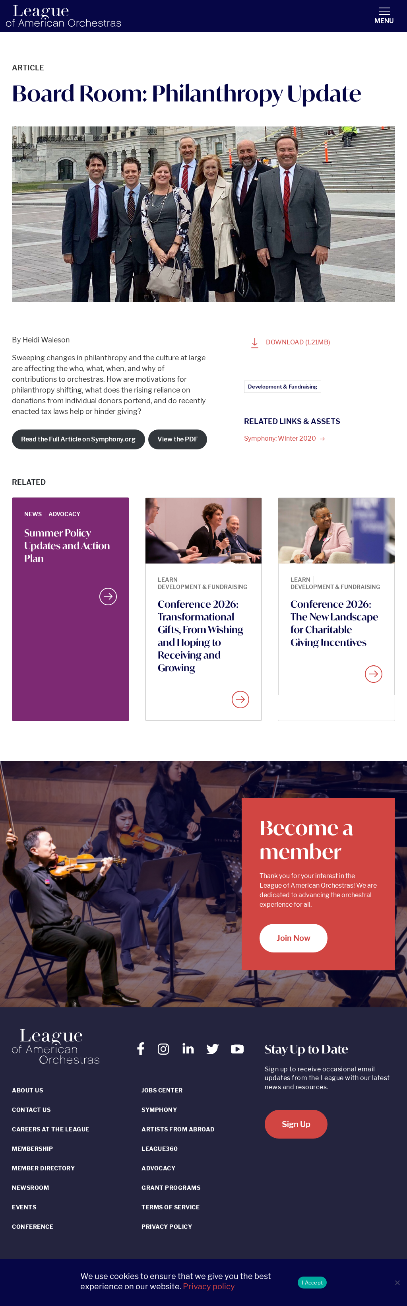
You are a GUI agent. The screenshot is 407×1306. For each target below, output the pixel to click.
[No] (397, 1283)
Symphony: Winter (280, 438)
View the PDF (177, 439)
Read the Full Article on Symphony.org (78, 439)
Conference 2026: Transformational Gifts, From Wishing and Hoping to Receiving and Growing (200, 636)
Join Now (293, 938)
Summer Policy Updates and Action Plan (67, 546)
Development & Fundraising (282, 386)
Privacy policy (209, 1286)
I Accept (312, 1282)
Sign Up (296, 1124)
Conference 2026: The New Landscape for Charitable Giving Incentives (334, 623)
